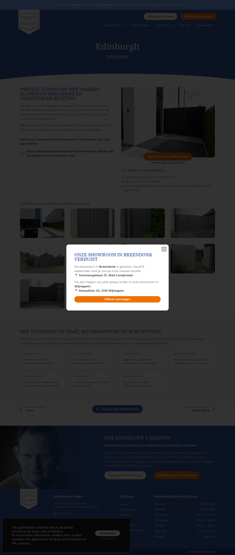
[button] (164, 249)
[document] (117, 277)
